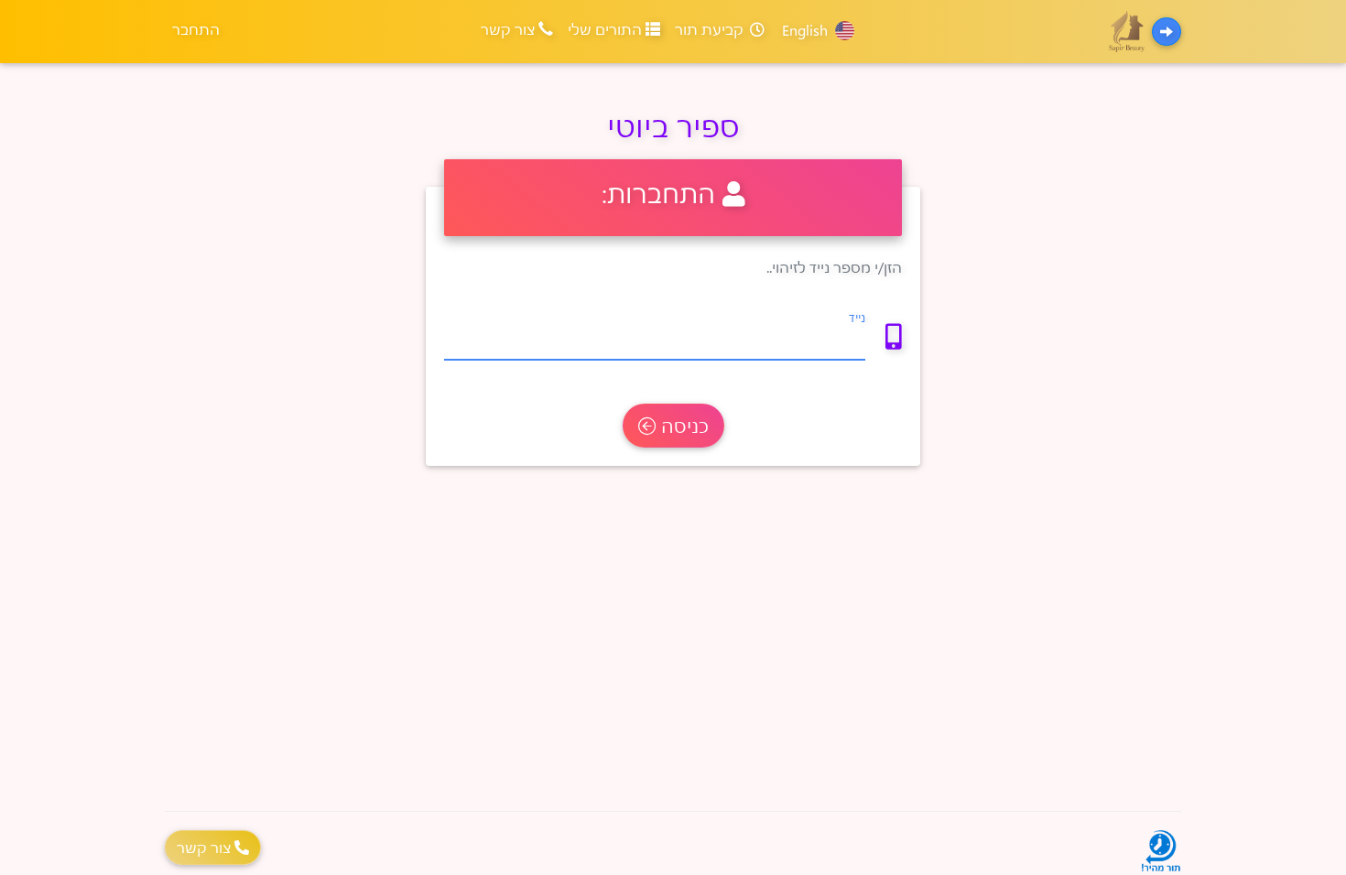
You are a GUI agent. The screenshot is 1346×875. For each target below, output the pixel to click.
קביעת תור (711, 28)
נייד (857, 317)
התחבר (196, 28)
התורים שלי (607, 28)
